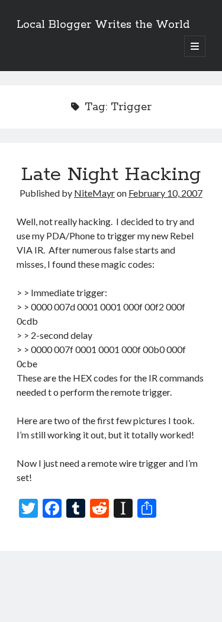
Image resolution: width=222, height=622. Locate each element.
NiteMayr (94, 192)
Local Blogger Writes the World (103, 25)
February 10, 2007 (165, 192)
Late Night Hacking (111, 174)
